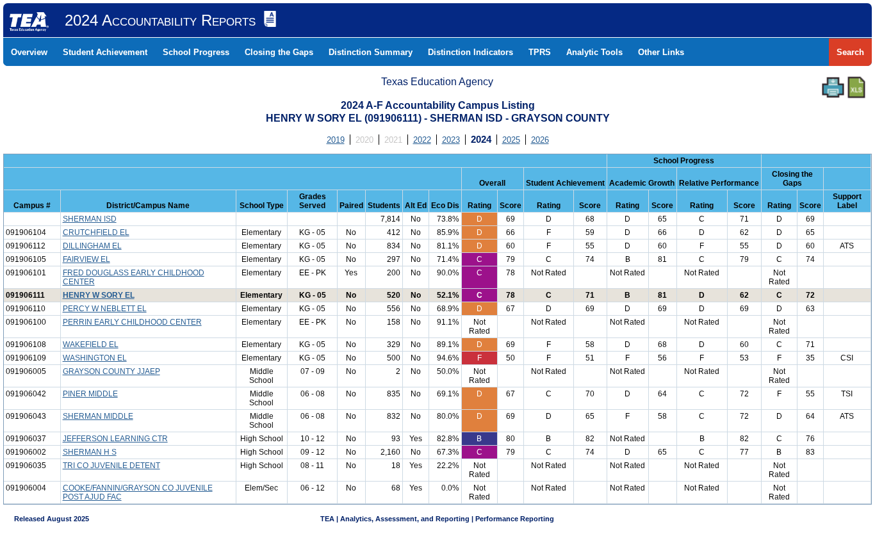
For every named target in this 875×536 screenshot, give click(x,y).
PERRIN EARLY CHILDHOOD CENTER (132, 322)
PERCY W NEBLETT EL (105, 308)
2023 (451, 140)
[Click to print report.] (833, 87)
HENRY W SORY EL (99, 295)
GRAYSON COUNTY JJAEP (111, 371)
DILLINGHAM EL (92, 245)
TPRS (539, 52)
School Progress (196, 52)
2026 (540, 140)
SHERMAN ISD (90, 219)
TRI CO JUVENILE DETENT (111, 465)
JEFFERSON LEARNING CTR (115, 438)
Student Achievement (105, 52)
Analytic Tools (594, 52)
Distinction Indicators (470, 52)
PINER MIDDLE (90, 393)
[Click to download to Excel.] (856, 87)
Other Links (661, 52)
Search (850, 52)
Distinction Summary (371, 52)
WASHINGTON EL (95, 357)
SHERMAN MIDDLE (98, 416)
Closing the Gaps (279, 52)
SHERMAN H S (90, 452)
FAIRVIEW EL (86, 259)
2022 (422, 140)
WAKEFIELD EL (91, 344)
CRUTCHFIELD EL (96, 232)
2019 (336, 140)
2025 (511, 140)
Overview (29, 52)
